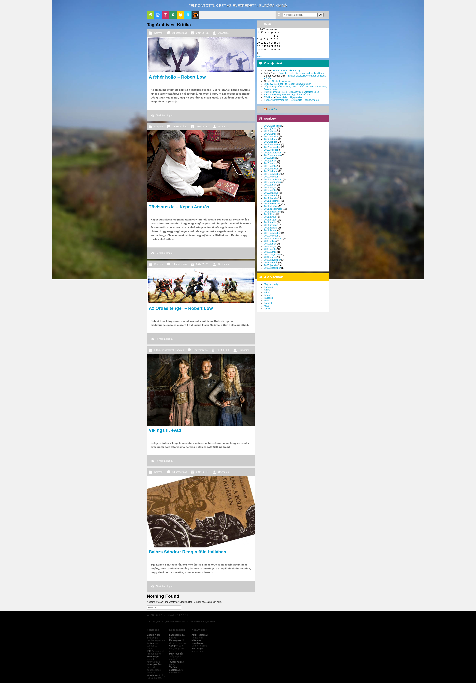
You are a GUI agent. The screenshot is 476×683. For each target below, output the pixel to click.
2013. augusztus (272, 155)
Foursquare (175, 640)
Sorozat (268, 303)
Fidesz (267, 295)
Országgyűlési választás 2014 (304, 92)
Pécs (266, 292)
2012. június (270, 184)
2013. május (270, 163)
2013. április (270, 166)
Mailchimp (152, 656)
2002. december (272, 268)
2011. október (271, 206)
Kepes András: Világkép (276, 100)
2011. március (271, 225)
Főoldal (150, 15)
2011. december (272, 201)
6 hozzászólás (179, 472)
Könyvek (158, 33)
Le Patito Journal (195, 15)
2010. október (271, 235)
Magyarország (271, 284)
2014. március (271, 136)
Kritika (267, 289)
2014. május (270, 131)
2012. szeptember (273, 179)
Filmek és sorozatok (164, 350)
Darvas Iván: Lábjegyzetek (288, 97)
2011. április (270, 222)
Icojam (150, 643)
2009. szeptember (273, 238)
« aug (259, 56)
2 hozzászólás (179, 33)
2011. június (270, 217)
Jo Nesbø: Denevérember (298, 84)
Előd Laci (269, 97)
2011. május (270, 219)
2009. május (270, 246)
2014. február (271, 139)
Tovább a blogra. (164, 115)
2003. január (270, 265)
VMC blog (197, 648)
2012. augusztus (272, 182)
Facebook (269, 298)
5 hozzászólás (200, 350)
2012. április (270, 190)
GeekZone (180, 15)
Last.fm (272, 109)
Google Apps (153, 635)
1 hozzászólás (179, 264)
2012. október (271, 176)
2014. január (270, 142)
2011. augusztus (272, 211)
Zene (266, 300)
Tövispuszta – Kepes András (304, 100)
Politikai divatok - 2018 (275, 92)
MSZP (267, 306)
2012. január (270, 198)
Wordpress (153, 675)
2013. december (272, 144)
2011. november (272, 203)
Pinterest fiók (176, 653)
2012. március (271, 193)
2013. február (271, 171)
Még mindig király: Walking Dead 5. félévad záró (288, 86)
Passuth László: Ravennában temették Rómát (302, 73)
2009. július (270, 241)
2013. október (271, 150)
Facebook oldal (177, 635)
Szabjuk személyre (281, 81)
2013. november (272, 147)
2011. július (270, 214)
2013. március (271, 168)
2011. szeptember (273, 209)
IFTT (149, 651)
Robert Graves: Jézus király (286, 70)
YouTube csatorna (174, 668)
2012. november (272, 174)
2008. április (270, 252)
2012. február (271, 195)
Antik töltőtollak (200, 635)
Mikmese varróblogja (198, 641)
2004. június (270, 257)
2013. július (270, 158)
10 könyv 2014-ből (273, 84)
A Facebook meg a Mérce (277, 94)
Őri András (223, 33)
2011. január (270, 230)
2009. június (270, 243)
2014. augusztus (272, 126)
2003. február (271, 262)
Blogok (158, 15)
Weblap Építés (154, 664)
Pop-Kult (165, 15)
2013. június (270, 160)
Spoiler (267, 308)
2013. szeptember (273, 152)
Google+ (173, 645)
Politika (173, 15)
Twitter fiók (175, 662)
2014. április (270, 134)
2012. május (270, 187)
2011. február (270, 227)
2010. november (272, 233)
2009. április (270, 249)
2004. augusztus (272, 254)
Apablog (188, 15)
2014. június (270, 128)
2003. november (272, 260)
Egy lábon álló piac (301, 94)
